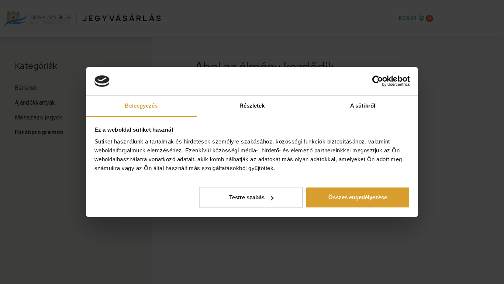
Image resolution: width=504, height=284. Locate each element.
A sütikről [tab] (362, 105)
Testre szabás (247, 197)
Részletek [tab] (252, 105)
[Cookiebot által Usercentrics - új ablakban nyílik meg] (377, 81)
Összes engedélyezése (357, 197)
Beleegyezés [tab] (141, 105)
